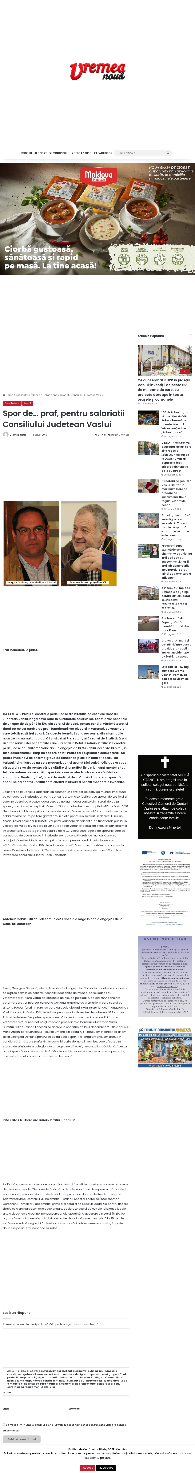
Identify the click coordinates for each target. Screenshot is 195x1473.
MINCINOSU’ (60, 153)
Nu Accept (106, 1468)
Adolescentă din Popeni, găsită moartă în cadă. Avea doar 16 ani (176, 624)
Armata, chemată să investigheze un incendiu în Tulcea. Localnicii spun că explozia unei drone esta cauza (175, 525)
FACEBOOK (104, 153)
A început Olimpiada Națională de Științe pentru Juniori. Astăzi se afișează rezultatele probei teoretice (176, 598)
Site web (74, 1408)
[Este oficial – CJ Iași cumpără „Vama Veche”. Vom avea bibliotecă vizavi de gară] (148, 672)
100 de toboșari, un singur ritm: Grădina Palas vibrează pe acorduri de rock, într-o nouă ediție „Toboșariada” (175, 422)
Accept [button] (88, 1468)
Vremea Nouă (18, 434)
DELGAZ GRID (82, 153)
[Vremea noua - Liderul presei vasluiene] (97, 71)
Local (27, 403)
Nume (7, 1392)
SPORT (42, 153)
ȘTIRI (28, 153)
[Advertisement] (97, 26)
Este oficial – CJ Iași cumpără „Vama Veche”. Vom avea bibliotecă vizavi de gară (175, 675)
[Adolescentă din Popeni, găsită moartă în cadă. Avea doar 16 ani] (148, 623)
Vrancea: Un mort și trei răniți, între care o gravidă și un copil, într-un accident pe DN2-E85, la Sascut (176, 648)
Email (6, 1408)
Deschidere (23, 395)
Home (9, 395)
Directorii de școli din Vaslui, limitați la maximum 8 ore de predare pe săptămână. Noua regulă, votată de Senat (176, 493)
